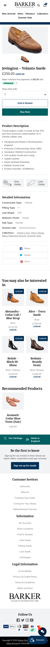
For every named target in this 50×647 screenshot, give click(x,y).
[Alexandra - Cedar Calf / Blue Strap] (13, 297)
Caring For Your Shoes (25, 503)
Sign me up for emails (25, 465)
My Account (25, 522)
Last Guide (25, 551)
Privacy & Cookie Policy (25, 576)
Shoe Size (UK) (9, 89)
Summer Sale (25, 17)
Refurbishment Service (25, 509)
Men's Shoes (37, 232)
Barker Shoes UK (25, 640)
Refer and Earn (25, 588)
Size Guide (25, 540)
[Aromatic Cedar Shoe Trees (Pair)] (13, 401)
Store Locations (25, 528)
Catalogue (25, 557)
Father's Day (23, 232)
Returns (25, 492)
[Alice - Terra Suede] (37, 297)
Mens (20, 13)
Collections (42, 13)
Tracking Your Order (25, 497)
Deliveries (25, 486)
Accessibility (25, 571)
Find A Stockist (25, 534)
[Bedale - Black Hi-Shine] (13, 344)
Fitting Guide (25, 545)
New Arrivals (9, 13)
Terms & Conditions (25, 582)
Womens (30, 13)
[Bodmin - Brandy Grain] (37, 344)
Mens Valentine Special (14, 235)
